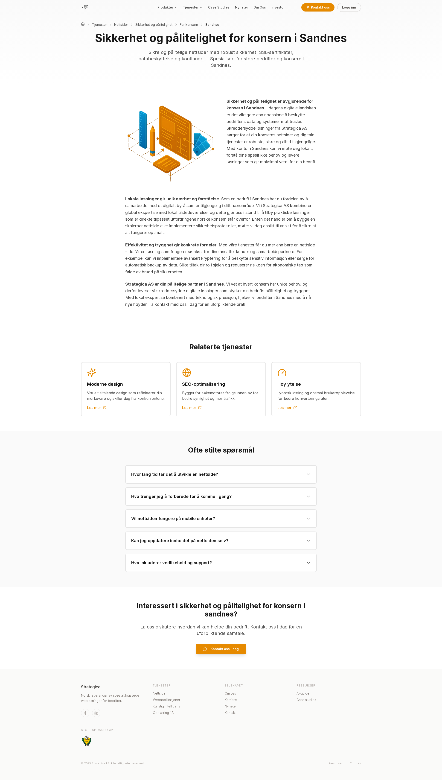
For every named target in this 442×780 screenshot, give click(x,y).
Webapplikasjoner (166, 700)
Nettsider (160, 693)
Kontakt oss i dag (225, 649)
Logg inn (349, 7)
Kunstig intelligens (166, 706)
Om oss (230, 693)
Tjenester (190, 7)
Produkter (165, 7)
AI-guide (303, 693)
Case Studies (219, 7)
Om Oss (259, 7)
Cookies (355, 763)
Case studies (306, 700)
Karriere (231, 700)
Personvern (336, 763)
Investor (278, 7)
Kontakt (230, 713)
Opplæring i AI (163, 713)
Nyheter (241, 7)
